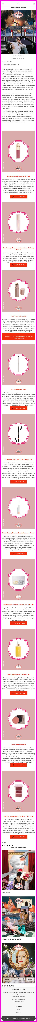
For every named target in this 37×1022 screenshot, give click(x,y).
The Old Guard (8, 986)
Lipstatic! (6, 893)
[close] (32, 1018)
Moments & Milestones (11, 939)
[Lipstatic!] (18, 870)
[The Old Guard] (18, 963)
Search (18, 1009)
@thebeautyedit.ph (20, 999)
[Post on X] (5, 846)
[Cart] (34, 4)
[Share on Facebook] (3, 846)
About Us (18, 1012)
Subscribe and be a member (18, 996)
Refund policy (18, 1015)
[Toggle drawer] (3, 3)
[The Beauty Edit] (18, 3)
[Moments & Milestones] (18, 916)
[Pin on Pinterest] (7, 846)
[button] (12, 846)
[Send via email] (9, 846)
